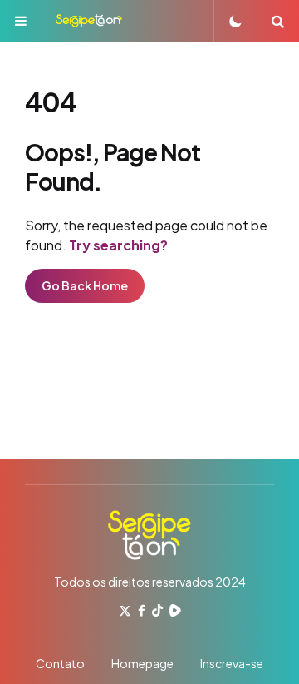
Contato (60, 663)
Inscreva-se (231, 663)
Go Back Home (85, 285)
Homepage (142, 663)
